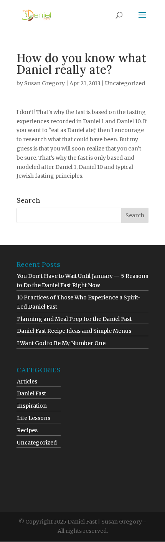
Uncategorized (125, 83)
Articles (27, 381)
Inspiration (32, 405)
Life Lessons (33, 418)
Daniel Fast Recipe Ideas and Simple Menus (74, 330)
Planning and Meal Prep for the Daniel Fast (74, 319)
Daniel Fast (31, 393)
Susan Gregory (44, 83)
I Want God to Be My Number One (61, 343)
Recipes (27, 430)
